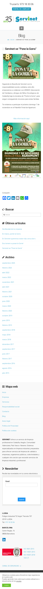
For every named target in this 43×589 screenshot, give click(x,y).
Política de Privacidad (10, 426)
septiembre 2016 (8, 363)
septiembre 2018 (8, 330)
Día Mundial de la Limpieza (12, 229)
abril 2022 (5, 273)
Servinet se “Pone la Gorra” (12, 248)
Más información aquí (21, 119)
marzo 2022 (6, 277)
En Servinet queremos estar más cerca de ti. (19, 239)
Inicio (4, 392)
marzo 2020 (6, 306)
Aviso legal (6, 421)
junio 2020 (6, 301)
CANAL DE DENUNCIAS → (11, 566)
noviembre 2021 (8, 282)
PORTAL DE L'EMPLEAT (21, 9)
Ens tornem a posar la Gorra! (12, 243)
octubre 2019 (7, 316)
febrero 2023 (7, 268)
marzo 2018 (6, 340)
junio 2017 (6, 354)
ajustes (18, 581)
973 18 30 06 (10, 522)
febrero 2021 (7, 292)
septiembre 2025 (8, 263)
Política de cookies (9, 431)
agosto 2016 (6, 368)
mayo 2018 (6, 335)
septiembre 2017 (8, 349)
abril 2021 (5, 287)
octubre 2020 (7, 297)
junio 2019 (6, 320)
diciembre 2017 (8, 344)
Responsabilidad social (10, 407)
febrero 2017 (7, 359)
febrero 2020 (7, 311)
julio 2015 (5, 373)
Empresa (5, 397)
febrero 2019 (7, 325)
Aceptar (6, 585)
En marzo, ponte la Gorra (11, 234)
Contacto (5, 411)
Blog (12, 39)
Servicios (5, 402)
